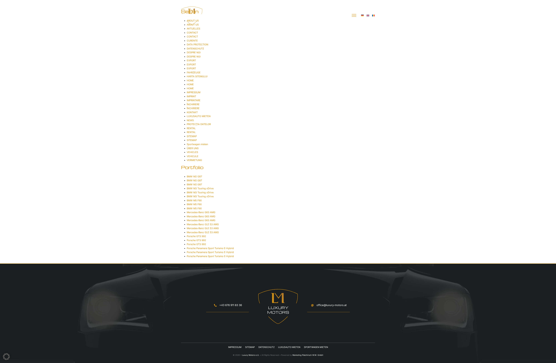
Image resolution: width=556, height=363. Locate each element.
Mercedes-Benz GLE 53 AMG (203, 224)
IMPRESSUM (193, 92)
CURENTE (192, 40)
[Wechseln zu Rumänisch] (373, 15)
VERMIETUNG (194, 160)
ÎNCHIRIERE (193, 104)
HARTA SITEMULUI (197, 76)
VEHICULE (192, 156)
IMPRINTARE (193, 100)
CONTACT (192, 32)
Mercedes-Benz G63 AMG (201, 212)
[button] (6, 356)
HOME (190, 80)
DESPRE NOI (194, 52)
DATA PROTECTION (197, 44)
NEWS (190, 120)
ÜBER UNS (193, 148)
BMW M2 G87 (194, 176)
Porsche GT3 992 (196, 236)
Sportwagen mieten (197, 144)
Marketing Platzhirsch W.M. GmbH (307, 355)
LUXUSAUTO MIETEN (199, 116)
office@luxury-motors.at (332, 305)
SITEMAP (192, 136)
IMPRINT (191, 96)
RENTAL (191, 128)
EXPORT (191, 60)
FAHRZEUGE (194, 72)
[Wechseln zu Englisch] (368, 15)
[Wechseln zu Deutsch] (362, 15)
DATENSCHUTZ (195, 48)
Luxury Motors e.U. (250, 355)
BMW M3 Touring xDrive (200, 188)
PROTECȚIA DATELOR (199, 124)
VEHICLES (192, 152)
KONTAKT (192, 112)
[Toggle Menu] (354, 15)
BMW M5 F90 (194, 200)
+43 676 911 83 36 (230, 305)
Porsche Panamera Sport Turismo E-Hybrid (210, 248)
